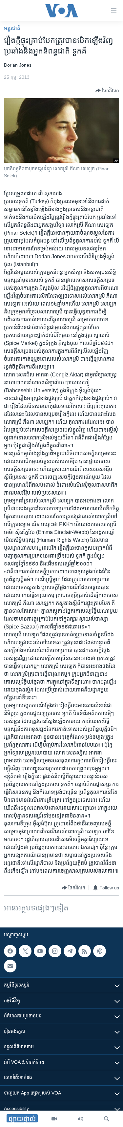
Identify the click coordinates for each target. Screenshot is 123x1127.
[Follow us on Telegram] (70, 951)
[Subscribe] (10, 966)
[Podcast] (99, 951)
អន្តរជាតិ (12, 28)
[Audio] (80, 1119)
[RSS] (84, 951)
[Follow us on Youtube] (40, 951)
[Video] (54, 1119)
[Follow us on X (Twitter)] (25, 951)
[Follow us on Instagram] (55, 951)
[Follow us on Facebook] (10, 951)
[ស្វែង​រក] (106, 1119)
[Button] (107, 91)
